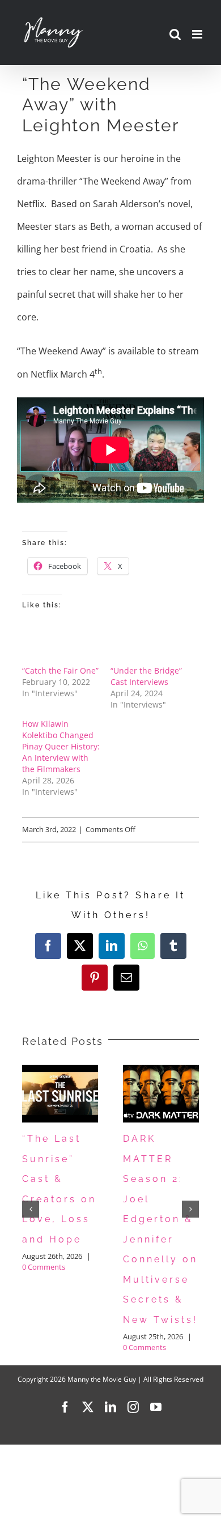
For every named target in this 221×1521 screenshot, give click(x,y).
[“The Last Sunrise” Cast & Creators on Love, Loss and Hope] (60, 1071)
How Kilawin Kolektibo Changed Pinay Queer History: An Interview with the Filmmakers (61, 746)
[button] (30, 1209)
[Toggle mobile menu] (198, 34)
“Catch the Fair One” (60, 670)
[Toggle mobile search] (175, 34)
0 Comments (43, 1267)
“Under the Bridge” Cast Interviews (146, 676)
